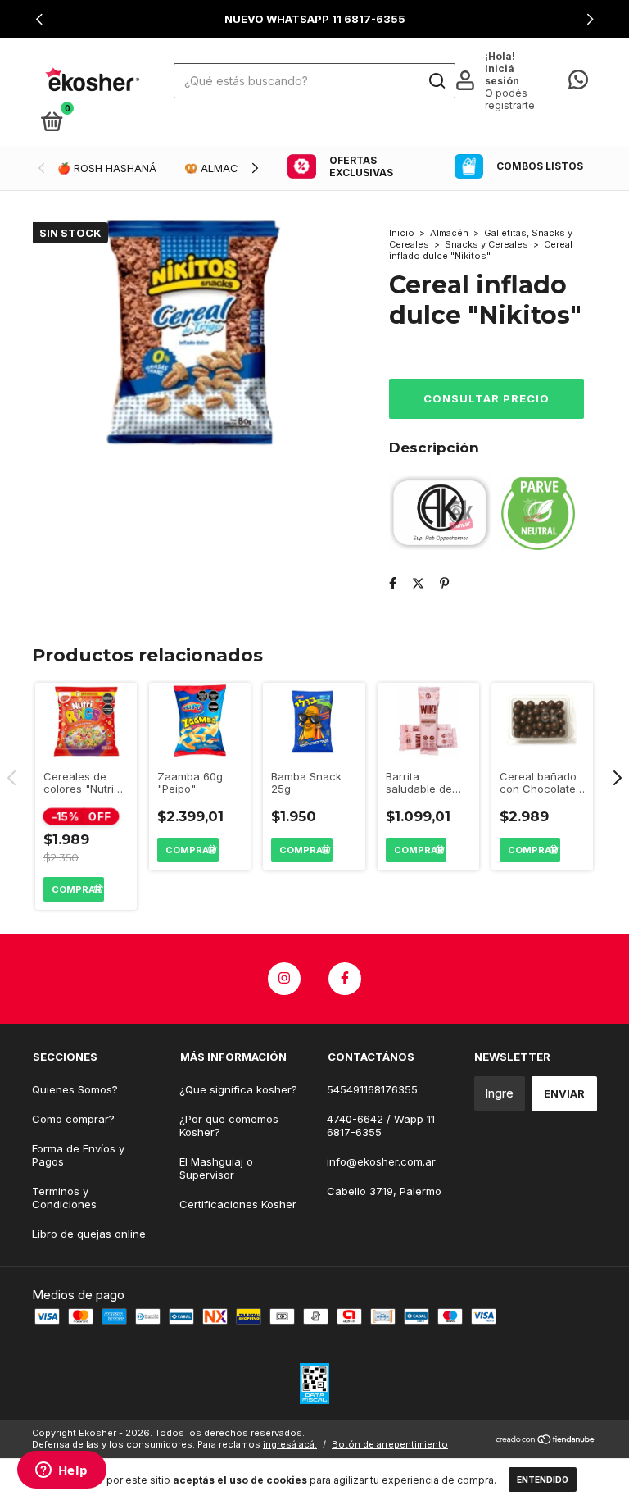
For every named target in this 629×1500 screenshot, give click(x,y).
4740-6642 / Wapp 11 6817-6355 (381, 1125)
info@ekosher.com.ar (381, 1161)
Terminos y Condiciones (64, 1197)
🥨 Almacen (217, 168)
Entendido (542, 1479)
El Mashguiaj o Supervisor (216, 1168)
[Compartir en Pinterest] (444, 583)
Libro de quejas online (89, 1233)
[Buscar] (436, 81)
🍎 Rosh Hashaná (106, 168)
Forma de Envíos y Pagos (78, 1155)
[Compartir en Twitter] (418, 583)
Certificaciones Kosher (237, 1204)
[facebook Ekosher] (344, 978)
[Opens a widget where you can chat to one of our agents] (61, 1471)
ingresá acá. (290, 1444)
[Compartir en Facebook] (392, 583)
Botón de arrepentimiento (390, 1444)
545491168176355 (372, 1089)
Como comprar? (73, 1118)
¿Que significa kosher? (238, 1089)
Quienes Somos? (75, 1089)
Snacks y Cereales (486, 244)
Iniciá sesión (502, 74)
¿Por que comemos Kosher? (228, 1125)
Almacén (449, 233)
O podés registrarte (510, 99)
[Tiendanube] (546, 1440)
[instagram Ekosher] (284, 978)
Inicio (401, 233)
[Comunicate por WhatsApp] (578, 83)
